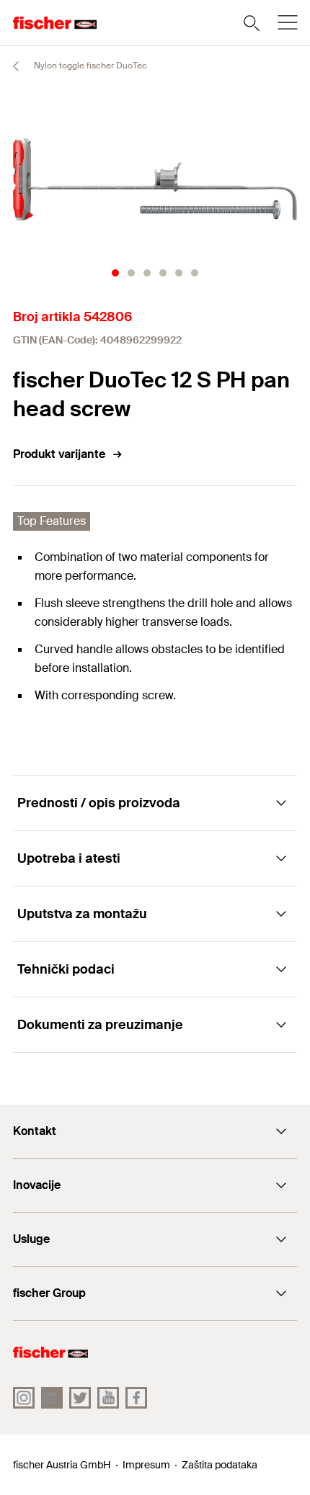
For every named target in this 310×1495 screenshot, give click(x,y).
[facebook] (136, 1398)
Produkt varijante (59, 454)
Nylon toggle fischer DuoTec (89, 65)
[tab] (115, 273)
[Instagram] (24, 1398)
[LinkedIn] (52, 1398)
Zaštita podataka (219, 1464)
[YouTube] (108, 1398)
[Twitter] (80, 1398)
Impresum (146, 1464)
